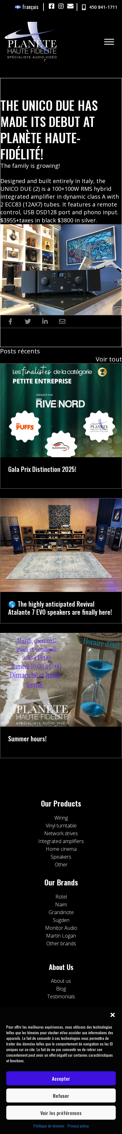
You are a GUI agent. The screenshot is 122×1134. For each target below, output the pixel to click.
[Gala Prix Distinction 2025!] (61, 409)
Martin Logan (61, 935)
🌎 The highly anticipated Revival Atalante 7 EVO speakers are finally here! (60, 608)
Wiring (61, 817)
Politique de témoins (48, 1125)
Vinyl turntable (61, 825)
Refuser (61, 1095)
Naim (61, 904)
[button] (112, 1015)
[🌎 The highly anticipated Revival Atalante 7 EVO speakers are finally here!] (61, 544)
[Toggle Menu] (109, 42)
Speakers (61, 856)
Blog (61, 988)
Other (61, 864)
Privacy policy (78, 1125)
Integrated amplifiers (61, 841)
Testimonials (61, 996)
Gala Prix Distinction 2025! (42, 469)
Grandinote (61, 912)
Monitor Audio (61, 927)
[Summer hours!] (61, 679)
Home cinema (61, 849)
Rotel (61, 896)
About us (61, 980)
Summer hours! (27, 738)
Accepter (61, 1078)
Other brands (61, 943)
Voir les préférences (61, 1112)
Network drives (61, 833)
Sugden (61, 920)
